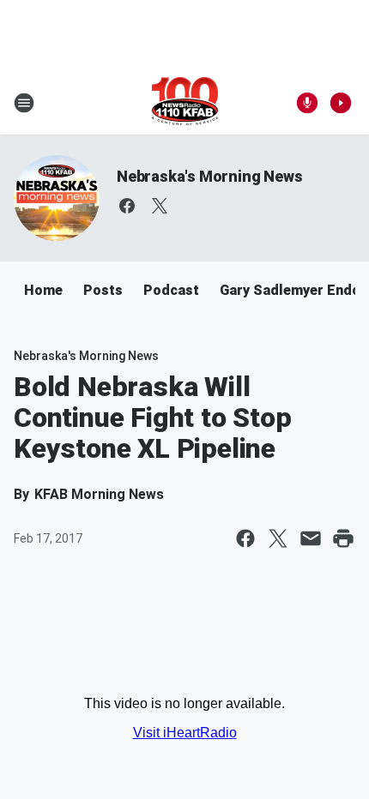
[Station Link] (185, 102)
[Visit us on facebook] (127, 205)
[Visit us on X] (159, 205)
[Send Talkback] (307, 103)
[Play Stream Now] (340, 103)
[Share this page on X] (278, 538)
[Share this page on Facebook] (245, 538)
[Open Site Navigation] (24, 103)
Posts (103, 290)
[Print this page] (343, 538)
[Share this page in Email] (311, 538)
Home (43, 290)
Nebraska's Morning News (209, 176)
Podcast (171, 290)
